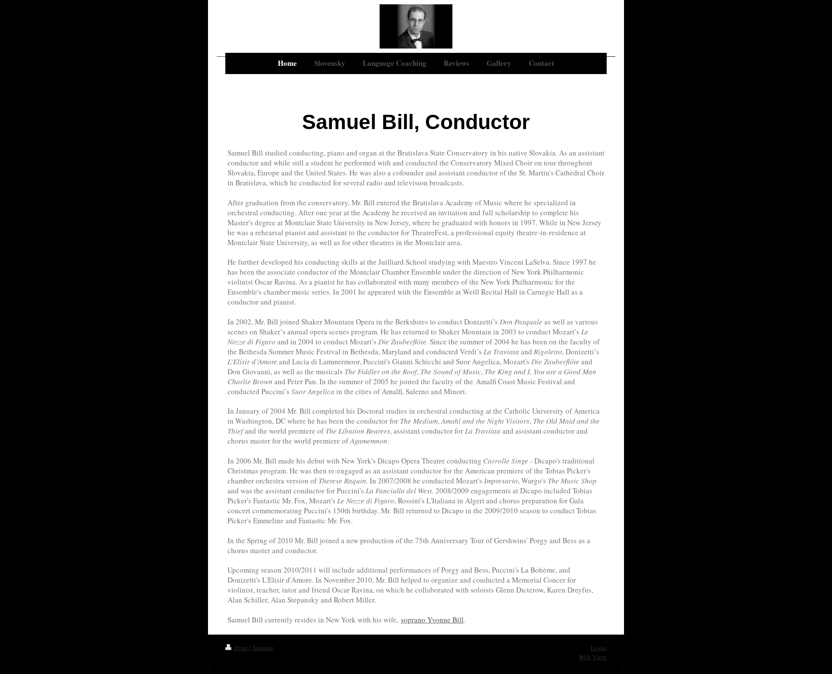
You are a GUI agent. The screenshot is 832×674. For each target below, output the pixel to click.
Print (241, 647)
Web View (592, 656)
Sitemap (263, 647)
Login (599, 647)
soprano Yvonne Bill (432, 620)
